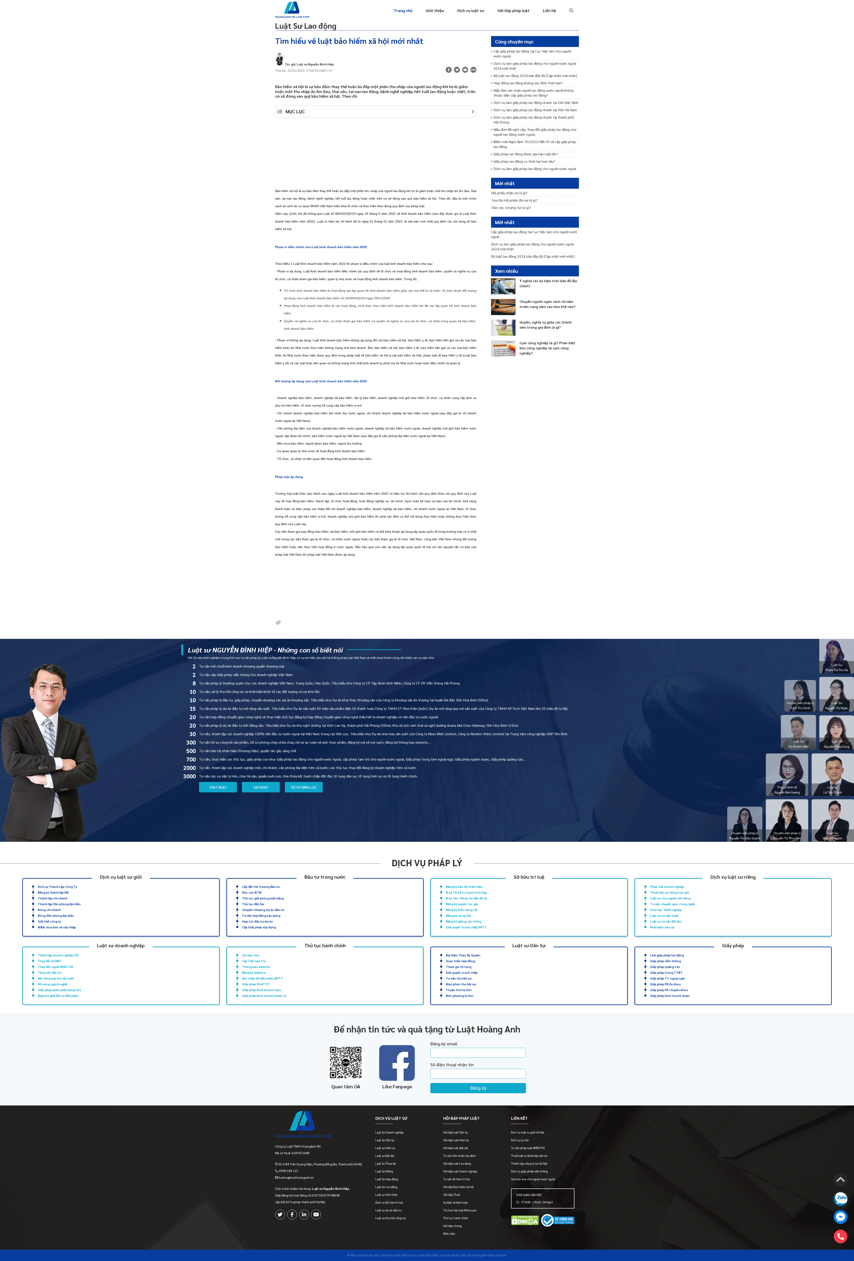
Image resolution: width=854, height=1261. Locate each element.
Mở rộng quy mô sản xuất (56, 978)
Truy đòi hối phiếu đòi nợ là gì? (514, 200)
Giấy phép (733, 945)
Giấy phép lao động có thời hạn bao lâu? (524, 161)
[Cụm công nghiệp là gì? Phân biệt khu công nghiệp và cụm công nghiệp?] (503, 348)
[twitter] (280, 1214)
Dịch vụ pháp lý (427, 862)
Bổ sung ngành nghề (52, 984)
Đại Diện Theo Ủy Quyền (463, 955)
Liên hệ (549, 10)
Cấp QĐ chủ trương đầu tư (261, 887)
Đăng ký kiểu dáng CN (461, 910)
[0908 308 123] (840, 1236)
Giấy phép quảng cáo (665, 967)
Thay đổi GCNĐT (50, 961)
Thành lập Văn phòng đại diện (59, 904)
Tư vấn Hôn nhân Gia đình (459, 1156)
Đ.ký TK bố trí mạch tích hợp (466, 892)
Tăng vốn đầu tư (49, 972)
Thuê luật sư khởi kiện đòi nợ (529, 1156)
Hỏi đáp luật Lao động (457, 1163)
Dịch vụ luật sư (470, 10)
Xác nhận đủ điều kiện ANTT (262, 978)
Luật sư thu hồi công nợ (390, 1218)
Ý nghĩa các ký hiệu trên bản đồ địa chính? (548, 283)
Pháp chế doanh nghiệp (667, 887)
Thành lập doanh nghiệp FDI (58, 955)
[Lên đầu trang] (840, 1180)
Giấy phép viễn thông (665, 961)
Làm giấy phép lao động (667, 955)
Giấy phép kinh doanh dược (670, 996)
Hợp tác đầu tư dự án (257, 921)
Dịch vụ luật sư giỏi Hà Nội (527, 1132)
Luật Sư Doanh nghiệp (389, 1132)
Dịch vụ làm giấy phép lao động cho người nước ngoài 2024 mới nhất (534, 66)
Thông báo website (256, 967)
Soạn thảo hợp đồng (460, 961)
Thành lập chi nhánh (52, 898)
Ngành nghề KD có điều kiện (58, 996)
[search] (570, 10)
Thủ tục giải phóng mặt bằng (263, 898)
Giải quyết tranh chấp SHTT (466, 927)
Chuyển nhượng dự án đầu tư (263, 910)
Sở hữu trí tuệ (529, 877)
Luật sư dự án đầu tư (388, 1210)
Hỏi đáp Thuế (451, 1194)
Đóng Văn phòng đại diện (56, 915)
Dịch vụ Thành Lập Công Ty (57, 887)
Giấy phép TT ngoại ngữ (667, 978)
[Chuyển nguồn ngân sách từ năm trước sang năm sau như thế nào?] (503, 307)
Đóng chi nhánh (49, 910)
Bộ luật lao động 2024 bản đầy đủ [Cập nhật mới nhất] (535, 75)
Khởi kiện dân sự (662, 927)
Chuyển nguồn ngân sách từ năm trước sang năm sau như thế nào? (548, 304)
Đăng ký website (253, 972)
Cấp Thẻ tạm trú (254, 961)
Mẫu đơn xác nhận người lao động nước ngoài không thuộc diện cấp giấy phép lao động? (533, 92)
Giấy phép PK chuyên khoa (669, 990)
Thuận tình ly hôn (459, 990)
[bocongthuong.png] (557, 1221)
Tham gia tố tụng (458, 967)
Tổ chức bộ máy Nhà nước (460, 1210)
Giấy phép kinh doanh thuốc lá (264, 996)
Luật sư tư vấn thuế (664, 915)
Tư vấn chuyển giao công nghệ (672, 904)
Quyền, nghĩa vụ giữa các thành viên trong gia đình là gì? (546, 325)
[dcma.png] (525, 1221)
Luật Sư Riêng (384, 1171)
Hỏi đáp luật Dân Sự (455, 1132)
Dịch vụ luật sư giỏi (121, 877)
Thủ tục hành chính (325, 945)
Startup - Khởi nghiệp (666, 910)
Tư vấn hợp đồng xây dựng (261, 915)
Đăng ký (478, 1088)
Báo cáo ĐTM (252, 892)
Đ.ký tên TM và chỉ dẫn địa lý (466, 898)
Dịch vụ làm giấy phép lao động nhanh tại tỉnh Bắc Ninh (535, 102)
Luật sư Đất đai (384, 1156)
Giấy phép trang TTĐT (666, 972)
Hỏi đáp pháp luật (513, 10)
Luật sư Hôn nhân (386, 1194)
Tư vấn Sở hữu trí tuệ (456, 1179)
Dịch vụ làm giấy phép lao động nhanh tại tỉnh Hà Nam (535, 109)
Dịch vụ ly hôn (520, 1140)
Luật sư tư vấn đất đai (665, 921)
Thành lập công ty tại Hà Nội (529, 1163)
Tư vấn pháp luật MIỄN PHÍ (528, 1148)
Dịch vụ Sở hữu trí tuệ (389, 1202)
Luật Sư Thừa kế (385, 1163)
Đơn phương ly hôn (459, 996)
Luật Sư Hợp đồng (386, 1179)
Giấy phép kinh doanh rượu (261, 990)
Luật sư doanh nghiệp (121, 945)
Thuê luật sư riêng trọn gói (669, 892)
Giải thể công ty (49, 921)
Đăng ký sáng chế (458, 915)
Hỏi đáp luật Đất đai (455, 1148)
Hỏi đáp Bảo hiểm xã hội (458, 1187)
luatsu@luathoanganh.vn (296, 1177)
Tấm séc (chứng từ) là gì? (511, 207)
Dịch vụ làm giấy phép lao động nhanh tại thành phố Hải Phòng (533, 119)
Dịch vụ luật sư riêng (733, 877)
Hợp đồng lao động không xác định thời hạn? (528, 83)
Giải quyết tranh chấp (461, 972)
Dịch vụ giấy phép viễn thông (529, 1171)
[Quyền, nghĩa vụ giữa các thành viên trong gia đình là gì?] (503, 328)
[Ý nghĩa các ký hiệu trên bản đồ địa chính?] (503, 286)
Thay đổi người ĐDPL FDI (55, 967)
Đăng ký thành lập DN (53, 892)
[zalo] (473, 70)
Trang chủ (403, 10)
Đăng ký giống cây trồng (463, 921)
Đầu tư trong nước (325, 877)
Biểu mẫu (449, 1233)
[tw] (457, 70)
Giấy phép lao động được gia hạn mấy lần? (525, 154)
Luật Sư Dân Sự (384, 1140)
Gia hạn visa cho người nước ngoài (533, 1179)
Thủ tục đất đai (253, 904)
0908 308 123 (288, 1171)
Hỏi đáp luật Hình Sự (456, 1140)
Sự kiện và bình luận (455, 1202)
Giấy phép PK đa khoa (665, 984)
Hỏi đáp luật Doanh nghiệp (460, 1171)
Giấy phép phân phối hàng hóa (59, 990)
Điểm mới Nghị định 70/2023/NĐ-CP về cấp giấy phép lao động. (534, 144)
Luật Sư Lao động (305, 25)
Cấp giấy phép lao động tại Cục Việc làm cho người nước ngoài (532, 53)
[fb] (449, 70)
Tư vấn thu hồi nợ (458, 978)
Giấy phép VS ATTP (255, 984)
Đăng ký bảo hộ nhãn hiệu (464, 887)
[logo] (318, 1125)
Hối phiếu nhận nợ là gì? (509, 192)
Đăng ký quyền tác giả (462, 904)
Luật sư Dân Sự (529, 945)
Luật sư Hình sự (385, 1148)
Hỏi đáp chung (452, 1226)
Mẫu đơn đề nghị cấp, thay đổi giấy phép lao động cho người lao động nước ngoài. (534, 132)
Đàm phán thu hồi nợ (461, 984)
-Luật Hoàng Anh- (390, 1255)
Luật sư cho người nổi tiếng (670, 898)
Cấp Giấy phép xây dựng (259, 927)
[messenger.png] (840, 1217)
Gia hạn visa (250, 955)
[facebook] (292, 1214)
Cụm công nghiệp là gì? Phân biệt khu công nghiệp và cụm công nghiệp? (547, 347)
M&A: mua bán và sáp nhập (57, 927)
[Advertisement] (375, 155)
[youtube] (465, 70)
